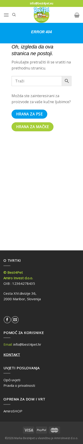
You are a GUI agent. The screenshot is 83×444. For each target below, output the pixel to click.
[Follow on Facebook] (7, 319)
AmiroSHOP (12, 411)
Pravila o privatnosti (19, 385)
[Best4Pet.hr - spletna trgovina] (41, 15)
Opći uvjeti (11, 380)
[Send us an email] (15, 319)
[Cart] (77, 15)
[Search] (14, 14)
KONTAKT (11, 354)
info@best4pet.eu (41, 3)
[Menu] (6, 15)
